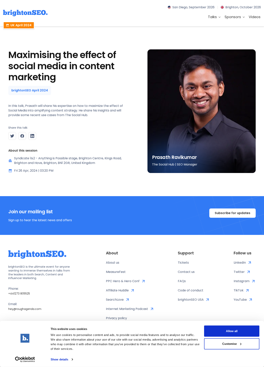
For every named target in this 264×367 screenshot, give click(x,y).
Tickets (183, 262)
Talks (212, 16)
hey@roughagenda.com (24, 309)
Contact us (186, 272)
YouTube (240, 299)
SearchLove (115, 299)
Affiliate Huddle (117, 290)
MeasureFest (116, 272)
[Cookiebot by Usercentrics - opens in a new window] (25, 359)
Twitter (239, 272)
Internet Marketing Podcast (127, 309)
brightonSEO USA (191, 299)
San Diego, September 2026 (193, 7)
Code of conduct (190, 290)
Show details (59, 359)
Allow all (232, 331)
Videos (255, 16)
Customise (229, 343)
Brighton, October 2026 (243, 7)
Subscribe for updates (232, 213)
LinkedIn (240, 262)
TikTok (239, 290)
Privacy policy (116, 318)
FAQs (182, 281)
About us (112, 262)
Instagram (242, 281)
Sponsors (233, 16)
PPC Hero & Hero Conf (123, 281)
